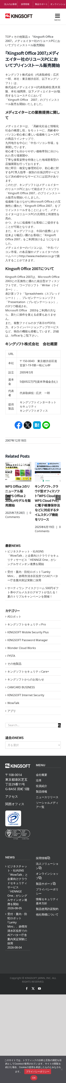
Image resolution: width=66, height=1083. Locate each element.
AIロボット (14, 616)
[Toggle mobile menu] (57, 17)
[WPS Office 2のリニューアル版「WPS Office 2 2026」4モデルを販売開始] (18, 471)
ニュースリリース (47, 797)
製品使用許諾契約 (47, 909)
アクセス (11, 796)
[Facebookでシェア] (19, 425)
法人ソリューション (47, 866)
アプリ (11, 711)
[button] (8, 497)
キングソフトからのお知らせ (25, 679)
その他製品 (21, 37)
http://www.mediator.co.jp (36, 256)
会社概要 (41, 775)
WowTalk (13, 703)
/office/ (15, 335)
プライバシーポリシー (47, 891)
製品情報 (41, 791)
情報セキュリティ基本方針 (47, 901)
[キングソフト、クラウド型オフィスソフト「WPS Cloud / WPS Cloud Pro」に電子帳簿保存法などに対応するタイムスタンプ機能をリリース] (48, 471)
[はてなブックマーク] (37, 425)
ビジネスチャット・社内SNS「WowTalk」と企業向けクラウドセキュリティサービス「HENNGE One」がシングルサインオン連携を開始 (17, 885)
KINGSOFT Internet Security (25, 695)
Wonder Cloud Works (21, 648)
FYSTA (11, 656)
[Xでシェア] (28, 425)
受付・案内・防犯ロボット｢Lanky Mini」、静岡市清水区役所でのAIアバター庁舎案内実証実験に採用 (32, 576)
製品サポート (41, 4)
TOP (8, 37)
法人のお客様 (10, 4)
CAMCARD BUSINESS (21, 687)
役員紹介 (41, 786)
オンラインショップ (56, 4)
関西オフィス (14, 804)
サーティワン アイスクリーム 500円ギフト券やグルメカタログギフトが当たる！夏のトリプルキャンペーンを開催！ (33, 592)
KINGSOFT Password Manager (27, 640)
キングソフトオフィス (34, 411)
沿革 (39, 780)
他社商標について (47, 914)
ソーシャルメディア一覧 (47, 805)
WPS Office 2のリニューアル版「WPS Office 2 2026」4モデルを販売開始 (18, 495)
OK (34, 1077)
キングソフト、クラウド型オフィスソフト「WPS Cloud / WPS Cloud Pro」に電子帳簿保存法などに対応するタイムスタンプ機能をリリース (47, 503)
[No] (61, 1069)
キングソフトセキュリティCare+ (28, 671)
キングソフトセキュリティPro (26, 624)
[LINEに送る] (46, 425)
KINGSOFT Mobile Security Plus (28, 632)
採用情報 (25, 4)
